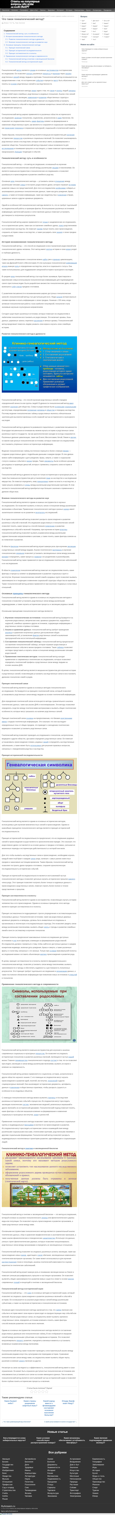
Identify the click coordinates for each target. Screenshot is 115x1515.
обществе (51, 410)
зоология (85, 86)
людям (39, 229)
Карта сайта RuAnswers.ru (9, 1511)
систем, (26, 1104)
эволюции (71, 546)
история (96, 1470)
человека (41, 410)
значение (14, 407)
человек (28, 1496)
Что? (11, 23)
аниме (50, 1459)
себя (14, 287)
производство (98, 1482)
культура (74, 1473)
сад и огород (8, 1487)
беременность (98, 1459)
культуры (63, 530)
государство (7, 1465)
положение (32, 410)
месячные (74, 1476)
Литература (97, 10)
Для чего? (96, 21)
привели (37, 557)
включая (18, 118)
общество (97, 1479)
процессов (17, 138)
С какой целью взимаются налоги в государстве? (60, 1422)
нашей (71, 1057)
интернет (51, 1470)
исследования (8, 148)
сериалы (51, 1487)
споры (27, 485)
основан (29, 718)
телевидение (30, 1490)
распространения (9, 1262)
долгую (49, 249)
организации (61, 971)
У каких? (106, 37)
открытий (73, 975)
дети (27, 1465)
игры (94, 1467)
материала (57, 550)
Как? (94, 23)
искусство (74, 1470)
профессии (7, 1485)
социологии (15, 570)
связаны (72, 91)
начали (59, 297)
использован (35, 745)
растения (74, 1485)
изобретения (8, 1470)
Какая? (106, 23)
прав (48, 478)
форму (66, 451)
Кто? (94, 31)
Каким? (95, 26)
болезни (51, 1462)
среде (40, 1255)
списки (19, 287)
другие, (73, 437)
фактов (36, 635)
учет (15, 941)
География (24, 10)
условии (53, 951)
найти (45, 259)
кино (4, 1473)
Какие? (84, 26)
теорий (17, 1282)
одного (22, 1361)
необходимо (61, 188)
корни (68, 249)
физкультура (53, 1493)
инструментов (52, 70)
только (45, 222)
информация (71, 263)
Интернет (60, 10)
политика (29, 1482)
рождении (62, 195)
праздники (52, 1482)
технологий (52, 1081)
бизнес (5, 1462)
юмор (95, 1496)
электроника (75, 1496)
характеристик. (49, 1238)
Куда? (106, 31)
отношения (59, 181)
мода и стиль (98, 1476)
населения (38, 321)
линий (45, 742)
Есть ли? (107, 21)
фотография (75, 1493)
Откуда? (106, 34)
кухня (95, 1473)
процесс (20, 1340)
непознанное (75, 1479)
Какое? (106, 26)
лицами (55, 168)
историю (72, 185)
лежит (33, 91)
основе (14, 84)
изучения (70, 135)
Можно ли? (85, 34)
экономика (52, 1496)
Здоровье (51, 10)
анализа (8, 633)
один (29, 1293)
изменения (32, 97)
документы (48, 461)
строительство (8, 1490)
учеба (5, 1493)
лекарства (6, 1476)
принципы (18, 593)
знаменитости (53, 1467)
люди (52, 91)
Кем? (105, 29)
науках (66, 509)
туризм (95, 1490)
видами (5, 557)
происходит (9, 128)
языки (5, 1499)
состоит (54, 1060)
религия (96, 1485)
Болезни (15, 10)
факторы (40, 121)
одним (32, 70)
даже (60, 118)
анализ (68, 74)
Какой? (84, 29)
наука (27, 1479)
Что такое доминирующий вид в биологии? (16, 1422)
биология (22, 23)
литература (30, 1476)
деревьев (20, 553)
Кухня (88, 10)
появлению (50, 526)
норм (36, 1115)
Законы (42, 10)
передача (19, 128)
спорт (95, 1487)
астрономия (75, 1459)
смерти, (5, 195)
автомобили (30, 1459)
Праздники (107, 10)
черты (46, 927)
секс (27, 1487)
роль (17, 266)
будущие (18, 152)
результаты (40, 512)
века (13, 276)
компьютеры (30, 1473)
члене (33, 859)
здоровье (29, 1467)
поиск (61, 225)
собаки (73, 1487)
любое (58, 1310)
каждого (71, 879)
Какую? (95, 29)
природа (84, 62)
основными (59, 407)
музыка (5, 1479)
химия (95, 1493)
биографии (29, 1125)
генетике (29, 1148)
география (97, 1462)
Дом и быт (34, 10)
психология (30, 1485)
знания (59, 232)
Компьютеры (79, 10)
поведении (14, 1087)
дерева (45, 1218)
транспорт (74, 1490)
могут (56, 80)
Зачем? (84, 23)
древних (56, 259)
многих (71, 1279)
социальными (70, 407)
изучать (29, 74)
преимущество (21, 1060)
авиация (6, 1459)
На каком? (96, 34)
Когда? (84, 31)
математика (52, 1476)
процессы (47, 74)
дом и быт (74, 1465)
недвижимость (54, 1479)
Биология (5, 10)
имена (28, 1470)
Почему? (84, 37)
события (39, 80)
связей (16, 77)
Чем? (83, 39)
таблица (60, 647)
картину (43, 954)
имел (71, 403)
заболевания (98, 1465)
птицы (50, 1485)
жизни (29, 461)
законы (84, 53)
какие (34, 121)
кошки (50, 1473)
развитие (42, 97)
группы (59, 91)
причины (51, 1098)
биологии (14, 546)
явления (56, 74)
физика (84, 79)
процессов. (40, 1054)
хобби (5, 1496)
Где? (83, 21)
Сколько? (96, 37)
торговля (51, 1490)
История (69, 10)
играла (5, 266)
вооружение (75, 1462)
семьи (22, 185)
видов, (24, 1255)
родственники (66, 718)
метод (19, 70)
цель (12, 181)
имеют (4, 722)
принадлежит (42, 481)
